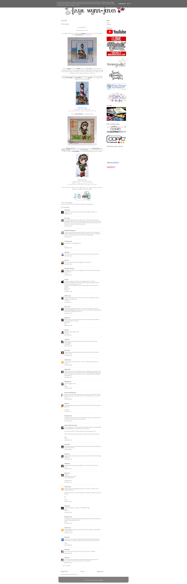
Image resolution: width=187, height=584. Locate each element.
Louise (65, 339)
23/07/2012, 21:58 (68, 256)
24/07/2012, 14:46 (68, 440)
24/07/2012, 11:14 (67, 411)
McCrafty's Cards (68, 268)
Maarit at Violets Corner (69, 425)
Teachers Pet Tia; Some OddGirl (84, 181)
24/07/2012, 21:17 (67, 482)
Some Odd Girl (78, 35)
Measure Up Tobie (65, 150)
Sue (65, 279)
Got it (129, 3)
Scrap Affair (78, 78)
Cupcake (83, 33)
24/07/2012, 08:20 (68, 355)
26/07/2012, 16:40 (68, 563)
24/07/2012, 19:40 (68, 459)
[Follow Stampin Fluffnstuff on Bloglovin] (113, 163)
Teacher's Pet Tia (70, 148)
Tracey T (66, 307)
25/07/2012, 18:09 (68, 545)
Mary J (65, 350)
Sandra (65, 473)
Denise (66, 506)
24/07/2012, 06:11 (67, 335)
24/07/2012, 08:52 (68, 388)
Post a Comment (66, 565)
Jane (65, 260)
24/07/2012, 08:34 (68, 377)
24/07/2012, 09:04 (68, 399)
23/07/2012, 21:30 (68, 214)
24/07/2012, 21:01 (67, 469)
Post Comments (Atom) (72, 574)
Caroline (66, 210)
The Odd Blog (75, 151)
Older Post (100, 572)
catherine (66, 296)
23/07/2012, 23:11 (67, 302)
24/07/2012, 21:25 (68, 501)
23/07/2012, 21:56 (68, 248)
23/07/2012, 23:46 (68, 325)
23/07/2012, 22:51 (68, 275)
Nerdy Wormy (96, 148)
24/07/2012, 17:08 (68, 449)
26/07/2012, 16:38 (68, 553)
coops (65, 403)
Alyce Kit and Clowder (69, 392)
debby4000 (66, 382)
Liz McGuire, (67, 241)
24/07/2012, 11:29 (68, 421)
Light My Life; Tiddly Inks (84, 109)
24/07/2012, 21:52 (68, 523)
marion (65, 444)
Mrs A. (65, 218)
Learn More (121, 3)
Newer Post (64, 572)
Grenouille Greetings (68, 230)
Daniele (66, 463)
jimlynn (66, 318)
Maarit (78, 69)
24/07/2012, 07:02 (68, 346)
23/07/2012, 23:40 (68, 313)
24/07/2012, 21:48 (68, 512)
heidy (65, 330)
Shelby (65, 537)
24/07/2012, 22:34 (68, 533)
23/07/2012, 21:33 (68, 226)
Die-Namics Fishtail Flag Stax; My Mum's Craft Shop (83, 184)
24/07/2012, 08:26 (68, 365)
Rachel (65, 454)
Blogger (101, 580)
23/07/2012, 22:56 (68, 291)
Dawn (65, 252)
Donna (65, 549)
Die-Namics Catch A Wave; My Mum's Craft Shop (83, 111)
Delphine (66, 369)
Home (82, 572)
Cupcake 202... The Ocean (69, 204)
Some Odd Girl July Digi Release (86, 204)
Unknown (66, 360)
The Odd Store (84, 150)
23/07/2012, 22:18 (68, 264)
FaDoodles (109, 24)
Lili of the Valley (68, 78)
